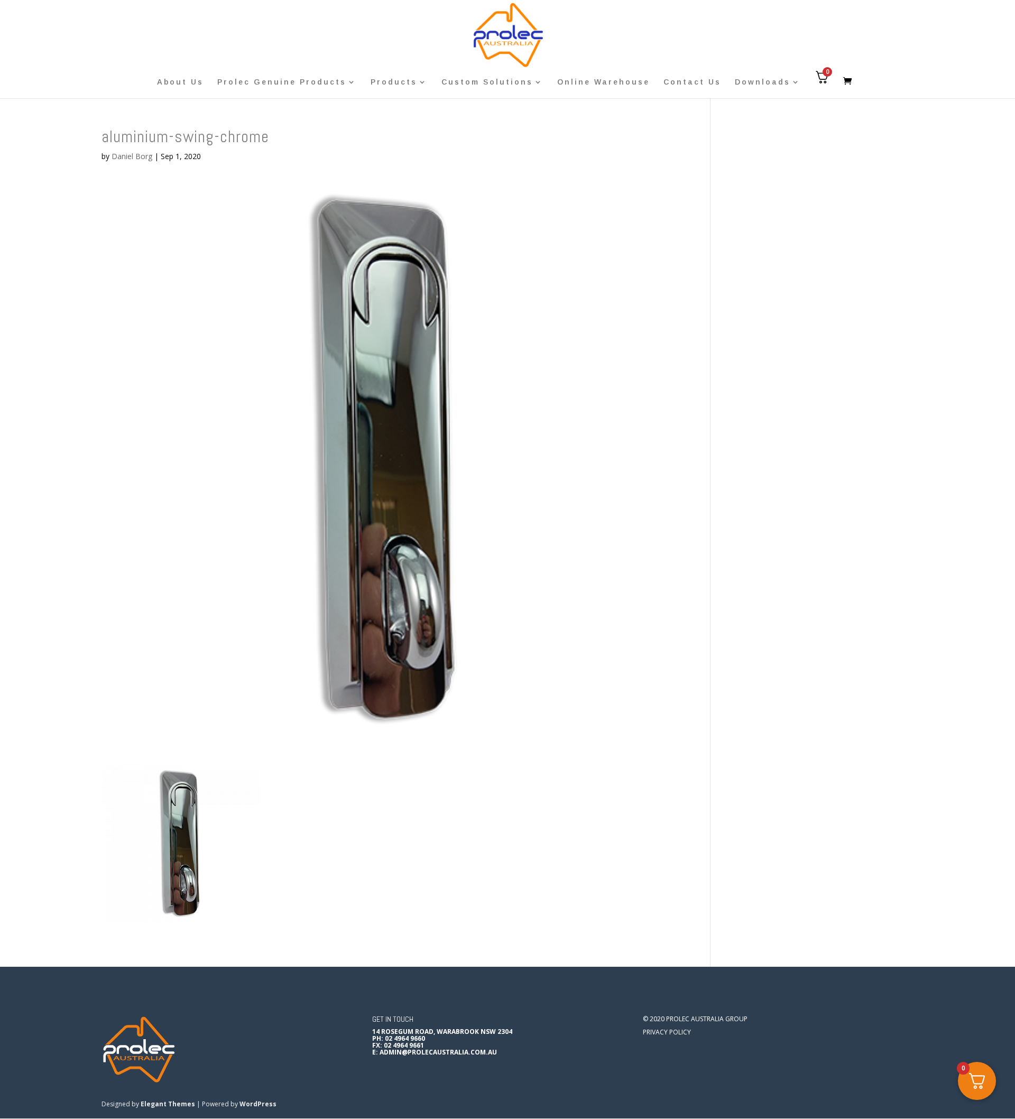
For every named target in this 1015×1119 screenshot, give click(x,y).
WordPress (257, 1103)
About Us (180, 82)
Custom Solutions (487, 82)
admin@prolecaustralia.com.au (438, 1052)
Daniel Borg (132, 156)
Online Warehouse (603, 82)
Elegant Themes (168, 1103)
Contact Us (692, 82)
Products (394, 82)
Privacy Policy (667, 1032)
